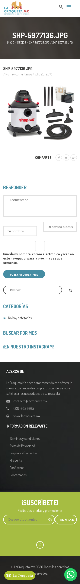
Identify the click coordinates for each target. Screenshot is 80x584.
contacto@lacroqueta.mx (30, 401)
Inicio (10, 42)
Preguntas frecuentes (23, 453)
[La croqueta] (16, 7)
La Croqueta (23, 575)
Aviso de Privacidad (22, 446)
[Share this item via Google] (73, 157)
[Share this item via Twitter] (66, 157)
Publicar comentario (24, 274)
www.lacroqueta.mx (26, 416)
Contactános (18, 475)
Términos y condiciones (25, 438)
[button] (70, 574)
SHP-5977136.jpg (39, 42)
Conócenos (17, 467)
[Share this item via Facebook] (58, 157)
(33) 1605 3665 (23, 408)
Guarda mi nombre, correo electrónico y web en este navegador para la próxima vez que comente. (38, 258)
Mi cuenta (16, 460)
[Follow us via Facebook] (40, 545)
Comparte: (43, 157)
